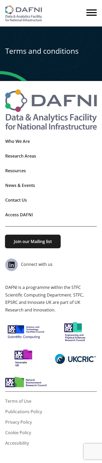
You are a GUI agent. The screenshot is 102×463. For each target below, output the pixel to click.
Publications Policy (23, 411)
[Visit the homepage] (23, 13)
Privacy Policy (18, 422)
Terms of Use (18, 401)
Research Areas (20, 156)
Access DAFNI (19, 215)
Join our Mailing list (33, 241)
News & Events (20, 185)
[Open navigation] (91, 13)
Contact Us (16, 200)
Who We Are (17, 141)
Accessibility (17, 443)
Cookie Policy (18, 432)
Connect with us (36, 264)
